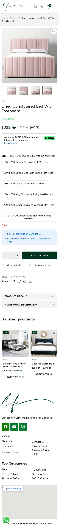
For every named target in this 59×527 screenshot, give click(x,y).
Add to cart (39, 255)
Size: (4, 155)
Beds (15, 18)
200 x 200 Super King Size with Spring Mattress (29, 217)
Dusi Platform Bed (43, 363)
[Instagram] (23, 427)
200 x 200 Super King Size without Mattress (28, 204)
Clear (4, 225)
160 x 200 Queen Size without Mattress (26, 162)
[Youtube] (14, 427)
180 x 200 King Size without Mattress (25, 183)
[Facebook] (5, 427)
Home (5, 18)
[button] (54, 31)
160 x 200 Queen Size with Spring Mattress (28, 172)
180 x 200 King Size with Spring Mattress (27, 194)
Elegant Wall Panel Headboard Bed (14, 365)
